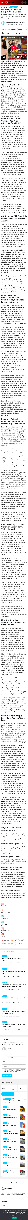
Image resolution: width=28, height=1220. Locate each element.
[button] (22, 2)
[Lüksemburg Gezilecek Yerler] (14, 1109)
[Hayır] (26, 1214)
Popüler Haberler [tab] (7, 1094)
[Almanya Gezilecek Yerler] (14, 1133)
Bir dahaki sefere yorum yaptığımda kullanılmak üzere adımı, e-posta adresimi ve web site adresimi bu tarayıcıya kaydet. (14, 1070)
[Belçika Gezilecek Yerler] (14, 1149)
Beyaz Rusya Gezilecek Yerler (10, 116)
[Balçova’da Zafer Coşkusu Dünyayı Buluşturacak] (14, 1101)
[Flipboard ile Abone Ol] (22, 29)
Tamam (14, 1217)
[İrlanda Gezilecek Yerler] (14, 1172)
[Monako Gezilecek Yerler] (14, 1157)
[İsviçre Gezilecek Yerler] (14, 1117)
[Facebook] (11, 1182)
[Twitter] (16, 1182)
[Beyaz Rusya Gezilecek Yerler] (14, 1141)
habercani (9, 22)
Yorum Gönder (7, 1075)
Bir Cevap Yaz (7, 1039)
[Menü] (2, 2)
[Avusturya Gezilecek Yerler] (14, 1165)
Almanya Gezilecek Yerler (8, 295)
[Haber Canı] (10, 2)
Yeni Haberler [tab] (20, 1094)
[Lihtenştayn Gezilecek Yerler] (14, 1125)
